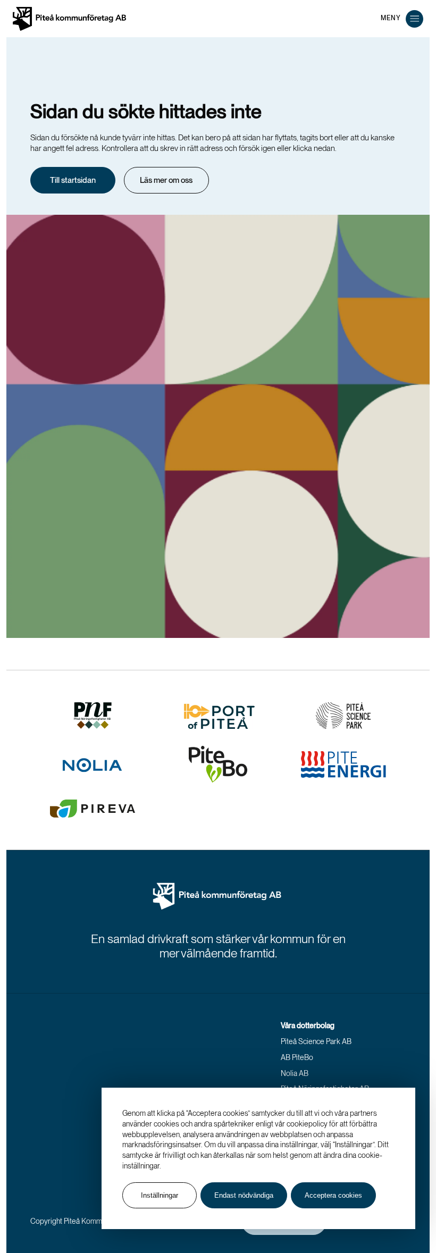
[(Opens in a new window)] (93, 715)
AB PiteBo (297, 1057)
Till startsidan (73, 180)
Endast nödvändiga (243, 1195)
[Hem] (69, 19)
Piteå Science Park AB (316, 1041)
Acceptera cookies (333, 1195)
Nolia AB (294, 1073)
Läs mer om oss (166, 180)
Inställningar (159, 1195)
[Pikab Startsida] (218, 896)
